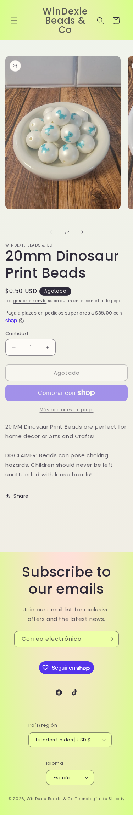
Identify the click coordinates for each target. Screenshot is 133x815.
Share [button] (21, 495)
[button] (14, 20)
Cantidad (16, 333)
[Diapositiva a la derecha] (82, 232)
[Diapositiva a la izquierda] (51, 232)
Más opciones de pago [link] (67, 410)
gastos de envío (30, 301)
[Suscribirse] (110, 639)
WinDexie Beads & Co (50, 799)
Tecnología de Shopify (100, 799)
